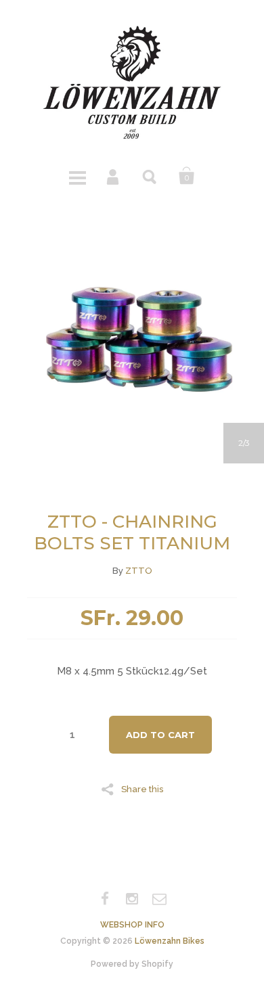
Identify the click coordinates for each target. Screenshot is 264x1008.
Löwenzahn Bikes (169, 941)
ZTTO (138, 571)
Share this (142, 789)
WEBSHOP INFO (132, 925)
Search (150, 176)
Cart (187, 176)
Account (114, 176)
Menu (77, 176)
